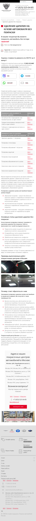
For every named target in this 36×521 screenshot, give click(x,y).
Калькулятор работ (27, 451)
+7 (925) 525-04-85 (24, 7)
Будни (25, 439)
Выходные (27, 445)
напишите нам (18, 407)
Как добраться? (14, 402)
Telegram (30, 119)
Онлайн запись (10, 439)
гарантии (5, 41)
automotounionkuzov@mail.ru (14, 490)
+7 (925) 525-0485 (29, 63)
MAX (28, 118)
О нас (2, 463)
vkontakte (2, 511)
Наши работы (5, 468)
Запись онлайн (5, 466)
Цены (2, 460)
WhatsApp (23, 396)
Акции (2, 471)
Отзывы (3, 473)
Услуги (3, 458)
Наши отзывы (10, 450)
